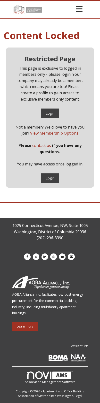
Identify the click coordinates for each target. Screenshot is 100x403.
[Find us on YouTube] (62, 256)
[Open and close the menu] (63, 8)
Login (50, 113)
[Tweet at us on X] (36, 256)
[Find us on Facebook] (27, 256)
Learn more (25, 326)
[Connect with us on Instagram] (53, 256)
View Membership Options (54, 133)
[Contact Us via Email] (71, 256)
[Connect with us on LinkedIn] (45, 256)
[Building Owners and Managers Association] (87, 358)
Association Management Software (50, 382)
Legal (78, 396)
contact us (41, 145)
